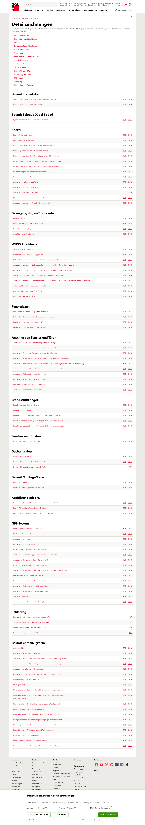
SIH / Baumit (78, 772)
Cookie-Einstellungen (38, 814)
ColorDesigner (58, 782)
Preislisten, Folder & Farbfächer (60, 764)
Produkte (35, 760)
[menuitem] (66, 4)
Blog (54, 779)
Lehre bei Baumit (80, 786)
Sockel (16, 42)
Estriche (14, 774)
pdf (124, 99)
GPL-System (18, 78)
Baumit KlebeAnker (22, 35)
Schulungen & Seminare (61, 776)
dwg (130, 99)
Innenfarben (16, 789)
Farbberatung (58, 788)
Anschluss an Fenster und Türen (26, 56)
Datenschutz (31, 819)
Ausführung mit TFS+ (22, 74)
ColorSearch (57, 785)
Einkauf (76, 789)
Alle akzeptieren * (108, 814)
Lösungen (15, 760)
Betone (14, 780)
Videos (55, 767)
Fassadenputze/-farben (20, 763)
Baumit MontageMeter (23, 71)
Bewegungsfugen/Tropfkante (25, 46)
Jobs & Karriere (79, 783)
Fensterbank (19, 53)
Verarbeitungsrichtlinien (61, 773)
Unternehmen (79, 766)
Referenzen (78, 760)
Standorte (77, 775)
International (78, 778)
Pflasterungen (17, 783)
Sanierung (18, 81)
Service (56, 760)
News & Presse (79, 781)
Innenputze (16, 786)
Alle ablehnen (60, 814)
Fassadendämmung (19, 766)
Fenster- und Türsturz (22, 63)
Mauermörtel (16, 777)
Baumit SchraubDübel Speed (25, 39)
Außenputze (16, 771)
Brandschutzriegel (21, 60)
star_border (131, 17)
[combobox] (41, 4)
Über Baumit (78, 769)
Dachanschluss (20, 67)
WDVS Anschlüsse (21, 49)
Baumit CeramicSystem (23, 85)
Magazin (56, 770)
